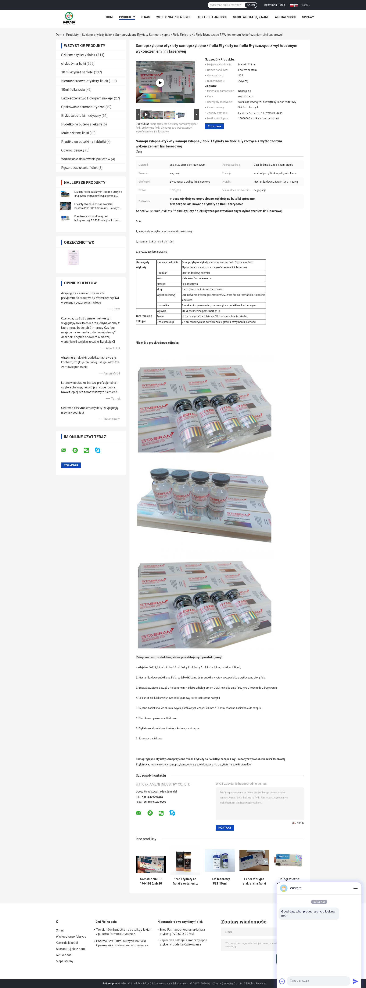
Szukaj (251, 5)
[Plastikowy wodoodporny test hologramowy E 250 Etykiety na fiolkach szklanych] (65, 218)
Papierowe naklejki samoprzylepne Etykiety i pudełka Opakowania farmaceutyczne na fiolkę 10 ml (183, 942)
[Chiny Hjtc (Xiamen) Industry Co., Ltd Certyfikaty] (73, 257)
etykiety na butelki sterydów (235, 764)
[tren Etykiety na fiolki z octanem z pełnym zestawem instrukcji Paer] (185, 860)
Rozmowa (214, 126)
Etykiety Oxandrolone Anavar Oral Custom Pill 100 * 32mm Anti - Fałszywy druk (97, 208)
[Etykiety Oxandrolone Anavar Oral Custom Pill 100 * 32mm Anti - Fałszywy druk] (65, 206)
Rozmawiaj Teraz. (275, 4)
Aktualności (285, 17)
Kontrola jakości (212, 17)
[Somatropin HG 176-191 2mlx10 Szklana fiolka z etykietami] (151, 860)
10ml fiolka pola (73, 90)
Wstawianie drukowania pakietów (85, 159)
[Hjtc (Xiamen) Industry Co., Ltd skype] (100, 450)
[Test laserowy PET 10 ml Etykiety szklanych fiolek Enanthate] (220, 860)
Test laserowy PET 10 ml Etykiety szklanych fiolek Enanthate (219, 881)
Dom (109, 17)
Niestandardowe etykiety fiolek (84, 81)
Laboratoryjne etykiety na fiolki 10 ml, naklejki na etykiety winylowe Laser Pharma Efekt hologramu (254, 881)
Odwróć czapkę (73, 150)
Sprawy (308, 17)
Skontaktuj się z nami (251, 17)
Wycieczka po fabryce (173, 17)
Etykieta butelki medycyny (81, 116)
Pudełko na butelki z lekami (81, 124)
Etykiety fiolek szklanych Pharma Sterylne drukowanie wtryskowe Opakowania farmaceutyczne (98, 195)
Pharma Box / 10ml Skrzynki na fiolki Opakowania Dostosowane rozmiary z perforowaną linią (122, 943)
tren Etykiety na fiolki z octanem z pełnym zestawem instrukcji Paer (185, 881)
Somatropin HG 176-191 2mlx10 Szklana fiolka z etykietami (151, 881)
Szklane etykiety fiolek (97, 34)
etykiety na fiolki (73, 64)
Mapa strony (64, 961)
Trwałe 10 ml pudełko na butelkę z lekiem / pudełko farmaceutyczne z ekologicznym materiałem (124, 932)
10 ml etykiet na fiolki (77, 72)
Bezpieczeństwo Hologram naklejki (87, 98)
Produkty (127, 17)
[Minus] (355, 888)
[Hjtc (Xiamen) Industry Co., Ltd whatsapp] (77, 450)
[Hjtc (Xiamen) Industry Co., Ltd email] (66, 450)
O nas (145, 17)
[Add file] (282, 981)
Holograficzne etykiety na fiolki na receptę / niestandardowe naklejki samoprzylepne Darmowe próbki (289, 881)
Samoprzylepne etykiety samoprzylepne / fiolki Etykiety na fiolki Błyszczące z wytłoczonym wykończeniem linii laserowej (167, 127)
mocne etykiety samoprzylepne (168, 764)
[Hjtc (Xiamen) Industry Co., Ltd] (69, 18)
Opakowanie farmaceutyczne (83, 107)
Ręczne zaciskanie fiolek (79, 168)
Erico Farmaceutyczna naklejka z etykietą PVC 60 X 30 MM (182, 932)
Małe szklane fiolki (75, 133)
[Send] (355, 981)
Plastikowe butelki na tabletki (83, 142)
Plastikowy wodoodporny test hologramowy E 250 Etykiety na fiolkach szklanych (97, 220)
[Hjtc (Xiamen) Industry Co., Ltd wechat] (89, 450)
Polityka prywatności (114, 983)
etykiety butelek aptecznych (202, 764)
